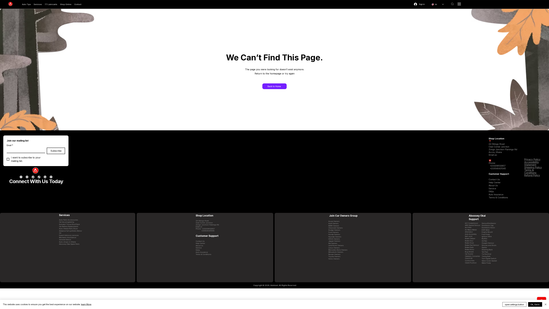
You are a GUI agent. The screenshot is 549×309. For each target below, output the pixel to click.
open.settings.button (514, 304)
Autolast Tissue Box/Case (69, 224)
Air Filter (468, 227)
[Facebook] (21, 177)
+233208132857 (497, 165)
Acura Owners (334, 221)
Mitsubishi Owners (335, 252)
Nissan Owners (334, 254)
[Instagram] (27, 177)
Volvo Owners (334, 259)
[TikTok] (39, 177)
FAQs (491, 191)
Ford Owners (333, 232)
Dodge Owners (334, 230)
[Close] (545, 304)
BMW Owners (333, 226)
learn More (86, 304)
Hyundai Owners (334, 237)
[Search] (452, 4)
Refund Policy (532, 175)
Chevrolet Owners (335, 228)
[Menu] (459, 4)
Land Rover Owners (336, 245)
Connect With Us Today (36, 181)
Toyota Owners (334, 256)
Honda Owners (334, 234)
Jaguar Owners (334, 241)
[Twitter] (33, 177)
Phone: (492, 163)
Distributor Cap (488, 225)
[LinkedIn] (45, 177)
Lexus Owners (334, 248)
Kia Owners (332, 243)
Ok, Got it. (535, 304)
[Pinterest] (51, 177)
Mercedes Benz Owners (337, 250)
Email (10, 145)
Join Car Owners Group (343, 215)
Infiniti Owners (334, 239)
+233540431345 (498, 168)
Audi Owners (333, 223)
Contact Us (494, 179)
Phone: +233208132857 (205, 229)
